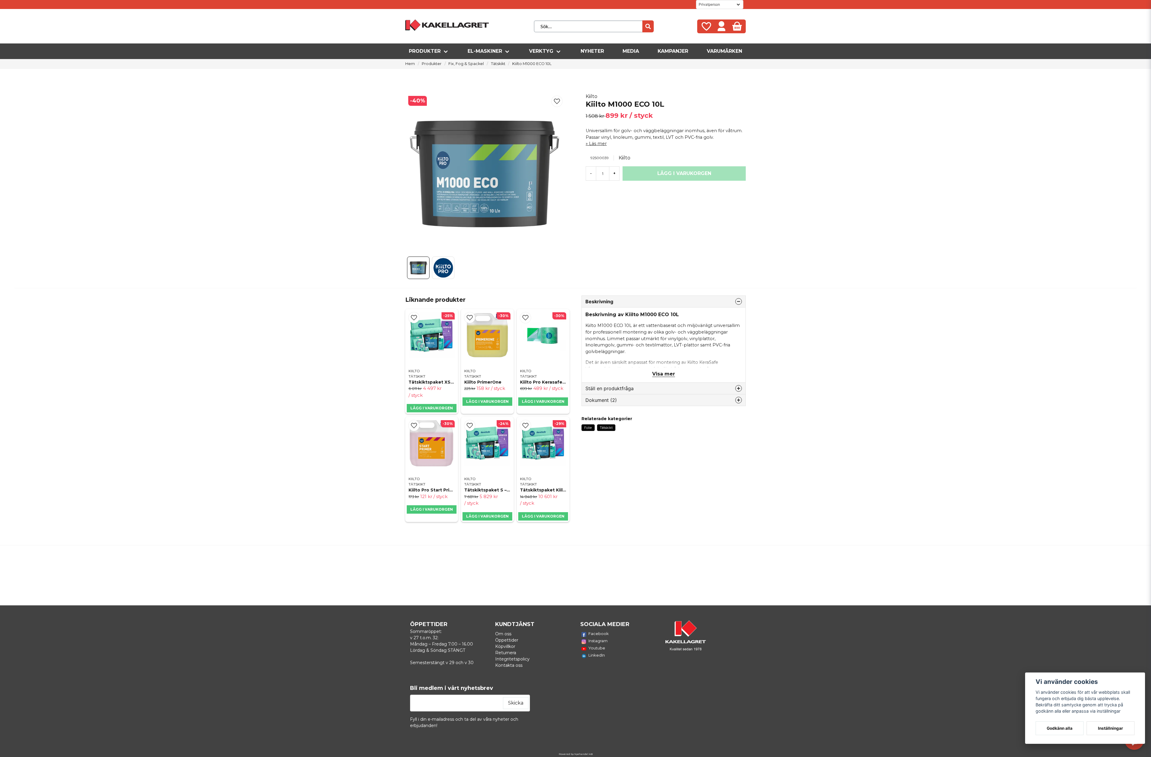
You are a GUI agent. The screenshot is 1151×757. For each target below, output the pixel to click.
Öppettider (506, 640)
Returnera (505, 652)
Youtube (596, 648)
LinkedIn (596, 655)
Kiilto (591, 96)
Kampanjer (673, 51)
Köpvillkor (505, 646)
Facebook (598, 633)
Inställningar (1110, 728)
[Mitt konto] (721, 26)
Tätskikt (498, 63)
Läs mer (598, 143)
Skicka (515, 703)
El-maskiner (485, 51)
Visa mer (663, 374)
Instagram (598, 640)
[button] (557, 101)
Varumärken (724, 51)
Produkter (425, 51)
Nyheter (592, 51)
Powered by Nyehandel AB (576, 754)
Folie (588, 428)
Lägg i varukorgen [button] (431, 408)
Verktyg (541, 51)
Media (631, 51)
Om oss (503, 634)
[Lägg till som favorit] (706, 26)
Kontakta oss (508, 665)
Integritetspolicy (512, 659)
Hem (410, 63)
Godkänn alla (1059, 728)
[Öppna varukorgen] (737, 26)
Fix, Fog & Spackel (466, 63)
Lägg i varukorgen (543, 401)
